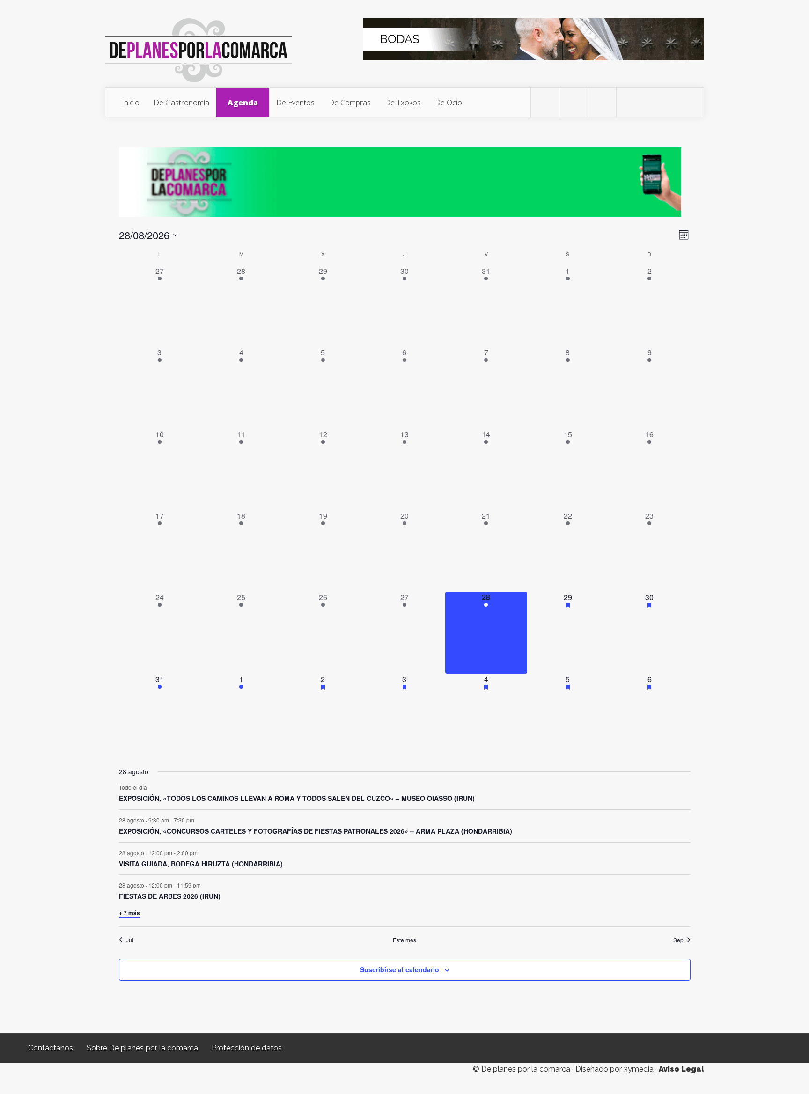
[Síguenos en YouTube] (631, 102)
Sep (678, 940)
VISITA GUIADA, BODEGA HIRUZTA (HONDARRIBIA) (201, 863)
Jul (129, 940)
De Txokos (403, 102)
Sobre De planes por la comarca (142, 1047)
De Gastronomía (181, 102)
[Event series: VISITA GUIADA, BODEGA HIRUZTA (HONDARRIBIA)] (202, 852)
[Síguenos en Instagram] (602, 102)
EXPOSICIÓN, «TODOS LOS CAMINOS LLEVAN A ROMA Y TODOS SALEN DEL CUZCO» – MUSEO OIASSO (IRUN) (297, 798)
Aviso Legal (681, 1069)
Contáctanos (50, 1047)
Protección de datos (247, 1047)
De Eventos (295, 102)
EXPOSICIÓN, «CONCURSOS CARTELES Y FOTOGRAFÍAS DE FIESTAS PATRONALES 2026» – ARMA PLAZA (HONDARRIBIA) (315, 831)
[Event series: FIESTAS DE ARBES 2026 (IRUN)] (205, 885)
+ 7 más (129, 913)
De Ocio (448, 102)
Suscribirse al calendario (399, 969)
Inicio (131, 102)
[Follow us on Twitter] (545, 102)
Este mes (404, 940)
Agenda (243, 102)
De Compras (350, 102)
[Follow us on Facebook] (573, 102)
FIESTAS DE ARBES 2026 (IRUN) (170, 896)
